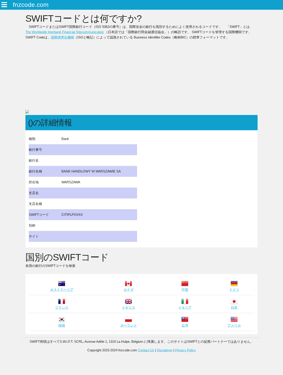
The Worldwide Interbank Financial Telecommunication (64, 32)
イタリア (184, 307)
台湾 (185, 325)
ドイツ (234, 289)
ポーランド (128, 325)
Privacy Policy (185, 350)
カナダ (129, 289)
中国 (185, 289)
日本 (234, 307)
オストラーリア (61, 289)
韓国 (61, 325)
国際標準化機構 (62, 37)
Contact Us (146, 350)
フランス (61, 307)
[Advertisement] (141, 76)
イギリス (128, 307)
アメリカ (234, 325)
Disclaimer (164, 350)
